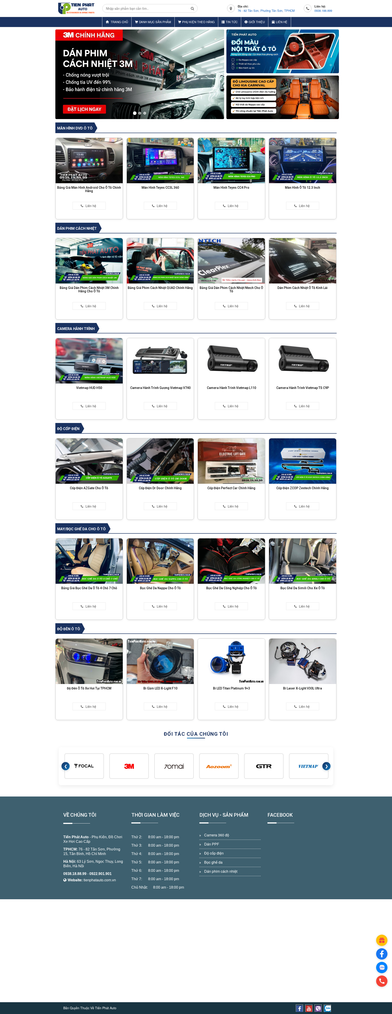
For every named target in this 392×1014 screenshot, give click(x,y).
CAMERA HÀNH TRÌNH (76, 329)
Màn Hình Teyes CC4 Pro (231, 187)
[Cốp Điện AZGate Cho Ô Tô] (89, 460)
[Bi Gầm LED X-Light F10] (160, 661)
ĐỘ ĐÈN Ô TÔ (68, 629)
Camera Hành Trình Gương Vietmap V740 (160, 388)
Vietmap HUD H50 (89, 388)
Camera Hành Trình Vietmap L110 (231, 388)
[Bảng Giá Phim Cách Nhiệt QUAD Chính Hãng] (160, 260)
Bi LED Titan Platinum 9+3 (231, 688)
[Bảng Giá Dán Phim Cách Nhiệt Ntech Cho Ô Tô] (231, 260)
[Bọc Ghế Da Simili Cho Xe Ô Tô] (302, 560)
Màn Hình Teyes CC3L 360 (160, 187)
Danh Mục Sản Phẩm (155, 22)
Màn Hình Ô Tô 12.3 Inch (302, 187)
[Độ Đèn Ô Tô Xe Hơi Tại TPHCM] (89, 661)
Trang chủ (119, 22)
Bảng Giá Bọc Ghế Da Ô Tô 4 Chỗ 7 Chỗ (89, 588)
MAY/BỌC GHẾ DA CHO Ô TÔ (81, 529)
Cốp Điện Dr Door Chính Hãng (160, 488)
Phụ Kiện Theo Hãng (198, 22)
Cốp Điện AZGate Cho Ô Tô (89, 488)
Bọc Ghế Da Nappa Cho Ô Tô (160, 588)
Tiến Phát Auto (76, 837)
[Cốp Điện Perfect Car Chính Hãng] (231, 460)
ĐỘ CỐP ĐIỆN (68, 429)
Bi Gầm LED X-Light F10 (160, 688)
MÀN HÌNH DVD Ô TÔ (75, 128)
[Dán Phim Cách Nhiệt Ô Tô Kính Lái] (302, 260)
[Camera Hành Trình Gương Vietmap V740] (160, 360)
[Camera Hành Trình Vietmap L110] (231, 360)
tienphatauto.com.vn (99, 879)
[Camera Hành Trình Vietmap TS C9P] (302, 360)
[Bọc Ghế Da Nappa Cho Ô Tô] (160, 560)
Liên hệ (281, 22)
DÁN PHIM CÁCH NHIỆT (77, 228)
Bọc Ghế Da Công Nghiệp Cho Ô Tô (231, 588)
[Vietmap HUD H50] (89, 360)
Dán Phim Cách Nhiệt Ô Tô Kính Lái (302, 288)
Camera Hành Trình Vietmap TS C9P (302, 388)
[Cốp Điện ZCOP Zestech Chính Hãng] (302, 460)
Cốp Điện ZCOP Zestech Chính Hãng (302, 488)
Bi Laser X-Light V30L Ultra (302, 688)
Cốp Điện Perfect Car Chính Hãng (231, 488)
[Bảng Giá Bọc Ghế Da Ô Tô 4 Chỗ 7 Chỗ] (89, 560)
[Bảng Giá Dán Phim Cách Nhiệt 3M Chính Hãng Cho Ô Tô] (89, 260)
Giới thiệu (257, 22)
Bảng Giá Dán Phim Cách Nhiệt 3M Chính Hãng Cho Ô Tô (89, 289)
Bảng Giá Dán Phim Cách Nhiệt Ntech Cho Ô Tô (231, 289)
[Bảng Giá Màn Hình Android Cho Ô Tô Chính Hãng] (89, 160)
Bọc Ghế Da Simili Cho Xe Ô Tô (302, 588)
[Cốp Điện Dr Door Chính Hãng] (160, 460)
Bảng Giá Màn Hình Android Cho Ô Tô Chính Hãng (89, 189)
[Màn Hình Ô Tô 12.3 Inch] (302, 160)
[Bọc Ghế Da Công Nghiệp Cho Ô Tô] (231, 560)
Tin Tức (232, 22)
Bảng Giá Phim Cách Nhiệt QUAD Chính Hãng (160, 288)
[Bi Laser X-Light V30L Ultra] (302, 661)
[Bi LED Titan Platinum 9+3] (231, 661)
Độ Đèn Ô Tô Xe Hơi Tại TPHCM (89, 688)
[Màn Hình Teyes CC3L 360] (160, 160)
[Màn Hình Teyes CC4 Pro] (231, 160)
